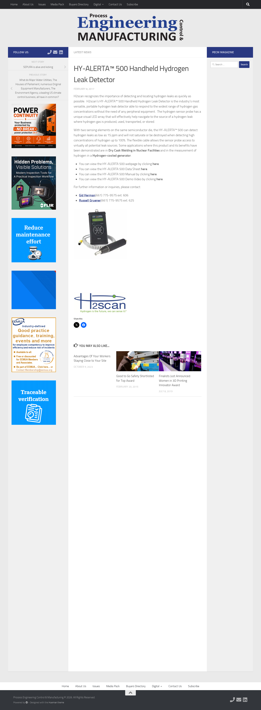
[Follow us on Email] (55, 52)
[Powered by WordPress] (27, 702)
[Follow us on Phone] (49, 52)
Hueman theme (56, 702)
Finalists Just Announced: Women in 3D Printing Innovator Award (175, 380)
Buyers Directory (79, 4)
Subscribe (132, 4)
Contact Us (115, 4)
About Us (28, 4)
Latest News (82, 52)
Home (14, 4)
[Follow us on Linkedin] (61, 52)
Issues (42, 4)
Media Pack (57, 4)
